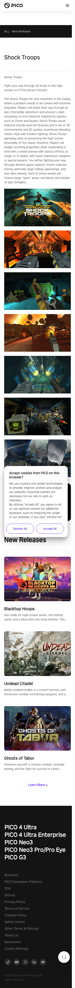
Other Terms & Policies (22, 928)
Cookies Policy (15, 915)
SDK (8, 888)
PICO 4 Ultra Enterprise (35, 834)
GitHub (10, 895)
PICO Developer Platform (23, 882)
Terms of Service (17, 908)
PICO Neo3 (19, 842)
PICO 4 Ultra (21, 827)
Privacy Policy (15, 902)
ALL (6, 31)
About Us (12, 935)
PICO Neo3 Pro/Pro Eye (35, 849)
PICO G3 (15, 857)
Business (11, 875)
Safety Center (15, 922)
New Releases (21, 31)
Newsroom (13, 942)
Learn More (36, 785)
